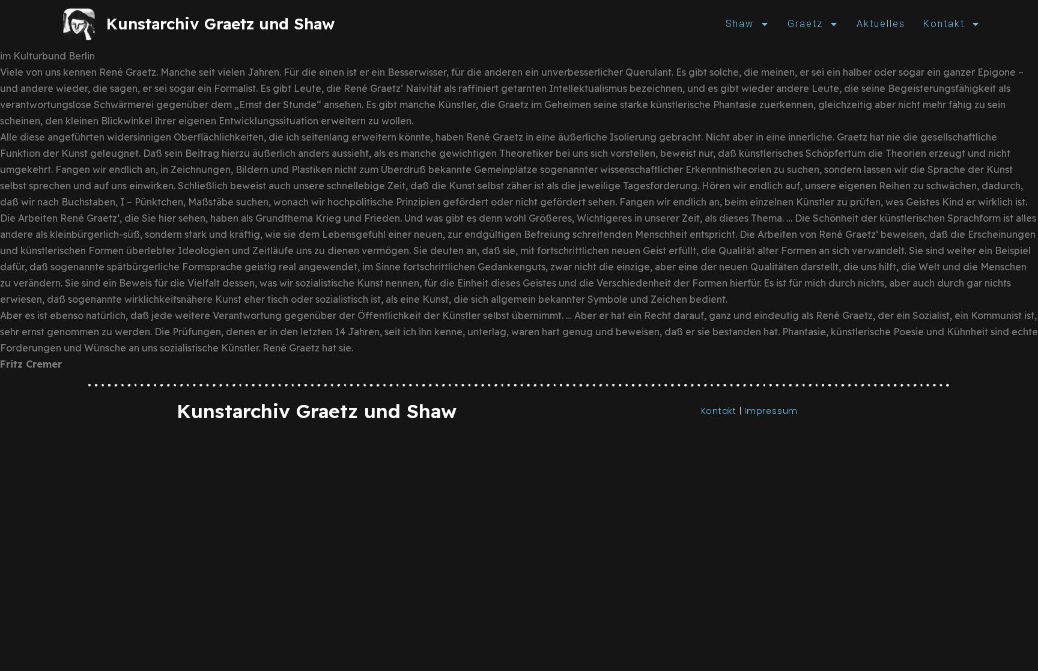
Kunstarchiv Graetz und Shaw (220, 24)
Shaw (740, 23)
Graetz (805, 23)
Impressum (771, 411)
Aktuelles (881, 23)
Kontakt (944, 23)
